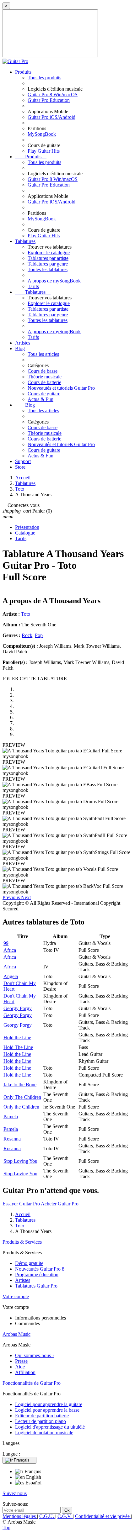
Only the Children (21, 1106)
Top (6, 1527)
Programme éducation (36, 1274)
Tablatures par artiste (48, 258)
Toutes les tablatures (48, 269)
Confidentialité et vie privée (103, 1516)
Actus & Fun (40, 399)
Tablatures (25, 241)
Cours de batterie (44, 382)
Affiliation (25, 1372)
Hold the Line (17, 1037)
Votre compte (16, 1296)
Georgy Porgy (17, 1008)
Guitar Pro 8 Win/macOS (53, 94)
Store (20, 467)
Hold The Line (18, 1047)
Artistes (22, 342)
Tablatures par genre (48, 263)
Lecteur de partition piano (40, 1421)
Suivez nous (15, 1493)
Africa (9, 950)
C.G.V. (65, 1516)
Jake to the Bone (19, 1084)
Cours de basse (42, 371)
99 (5, 943)
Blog (20, 348)
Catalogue (25, 532)
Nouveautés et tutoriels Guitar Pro (61, 388)
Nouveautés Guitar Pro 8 (39, 1269)
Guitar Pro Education (49, 100)
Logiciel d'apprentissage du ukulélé (50, 1427)
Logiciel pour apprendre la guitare (48, 1404)
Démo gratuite (29, 1263)
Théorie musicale (45, 376)
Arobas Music (16, 1334)
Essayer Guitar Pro (21, 1203)
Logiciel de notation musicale (44, 1432)
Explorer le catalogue (49, 252)
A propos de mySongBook (54, 280)
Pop (39, 635)
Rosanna (12, 1138)
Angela (10, 976)
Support (23, 461)
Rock (27, 635)
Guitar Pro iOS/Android (51, 117)
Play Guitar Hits (44, 151)
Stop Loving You (20, 1161)
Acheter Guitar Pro (59, 1203)
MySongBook (42, 134)
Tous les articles (43, 354)
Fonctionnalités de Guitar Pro (32, 1383)
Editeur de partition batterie (42, 1415)
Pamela (10, 1116)
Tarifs (33, 286)
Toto (25, 614)
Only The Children (22, 1097)
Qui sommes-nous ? (34, 1355)
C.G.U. (47, 1516)
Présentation (27, 527)
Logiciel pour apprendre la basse (47, 1410)
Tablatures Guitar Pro (36, 1285)
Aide (20, 1366)
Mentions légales (20, 1516)
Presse (21, 1361)
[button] (12, 897)
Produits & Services (22, 1242)
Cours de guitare (44, 393)
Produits (23, 72)
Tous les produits (44, 77)
